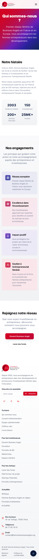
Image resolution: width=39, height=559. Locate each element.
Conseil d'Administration (12, 418)
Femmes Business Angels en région (16, 498)
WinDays (5, 494)
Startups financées (9, 478)
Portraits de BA (8, 450)
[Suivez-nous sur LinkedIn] (18, 401)
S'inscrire (32, 393)
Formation (6, 446)
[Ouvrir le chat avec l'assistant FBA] (33, 553)
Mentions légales (5, 554)
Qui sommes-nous (9, 415)
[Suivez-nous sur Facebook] (11, 401)
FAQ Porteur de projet (11, 474)
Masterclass (6, 454)
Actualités (6, 505)
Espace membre (8, 458)
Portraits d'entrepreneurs (12, 482)
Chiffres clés (7, 426)
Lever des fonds (19, 344)
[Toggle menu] (36, 4)
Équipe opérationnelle (11, 422)
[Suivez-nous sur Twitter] (4, 401)
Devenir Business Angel (19, 336)
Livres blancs (7, 430)
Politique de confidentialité (19, 554)
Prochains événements (11, 502)
